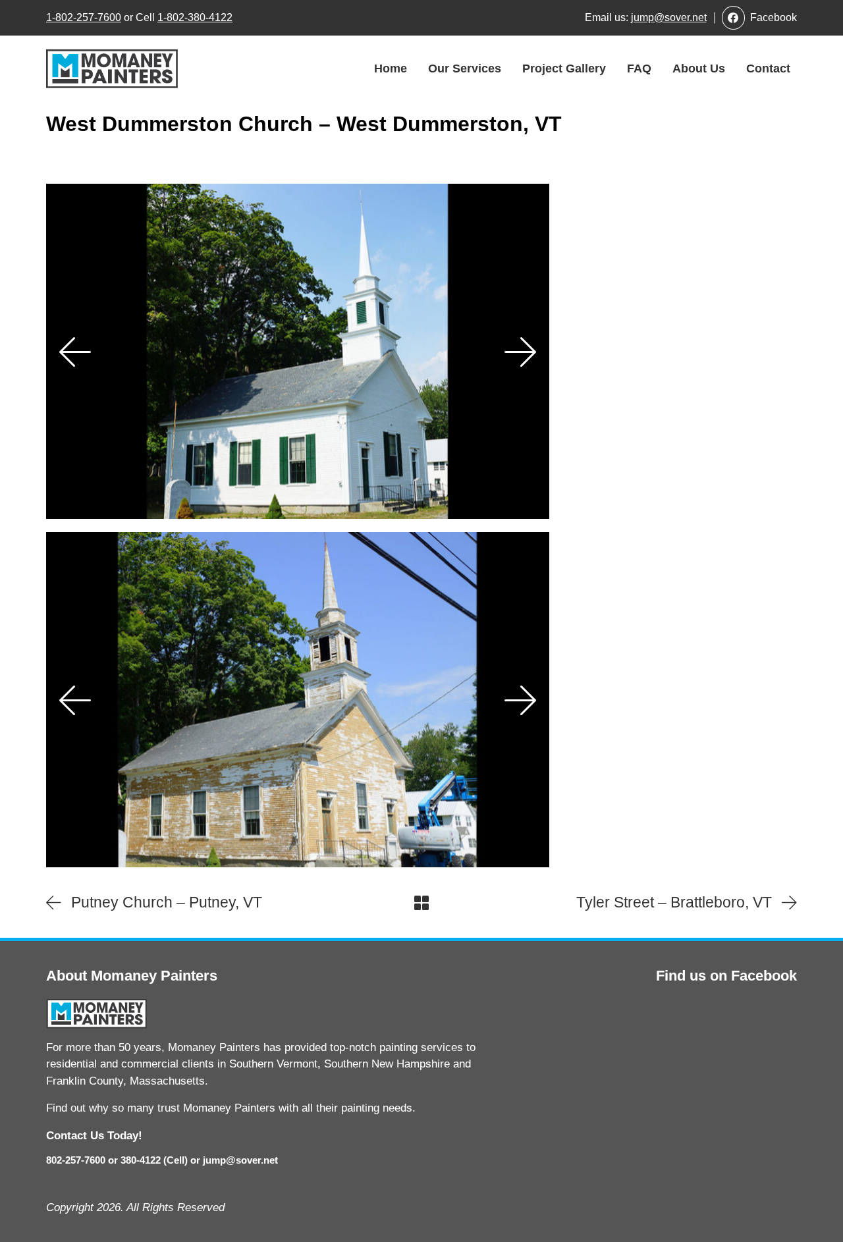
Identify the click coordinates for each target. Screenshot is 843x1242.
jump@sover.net (669, 17)
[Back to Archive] (421, 903)
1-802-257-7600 (83, 17)
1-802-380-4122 (194, 17)
